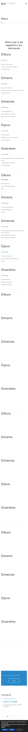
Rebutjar (12, 729)
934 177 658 (10, 701)
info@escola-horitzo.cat (10, 698)
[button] (26, 3)
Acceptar (5, 729)
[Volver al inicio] (8, 3)
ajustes (3, 727)
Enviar (14, 680)
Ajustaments (19, 729)
